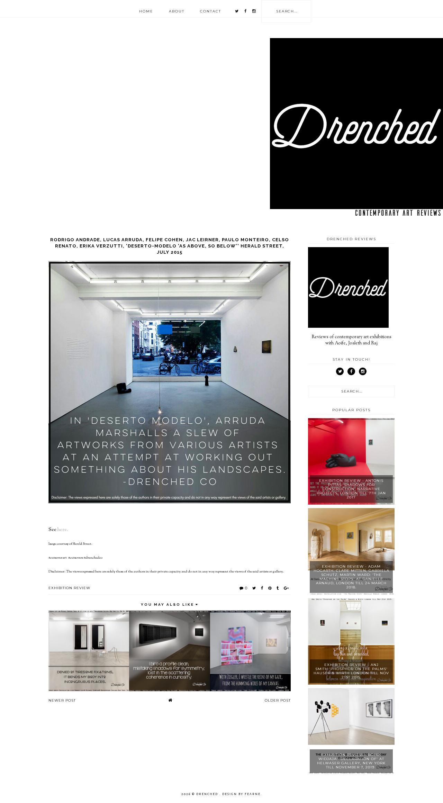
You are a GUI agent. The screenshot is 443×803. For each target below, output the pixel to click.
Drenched (207, 794)
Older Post (278, 700)
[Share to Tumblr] (278, 588)
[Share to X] (254, 588)
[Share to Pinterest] (270, 588)
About (176, 11)
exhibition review (69, 588)
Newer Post (62, 700)
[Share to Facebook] (262, 588)
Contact (210, 11)
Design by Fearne (241, 794)
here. (62, 529)
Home (146, 11)
